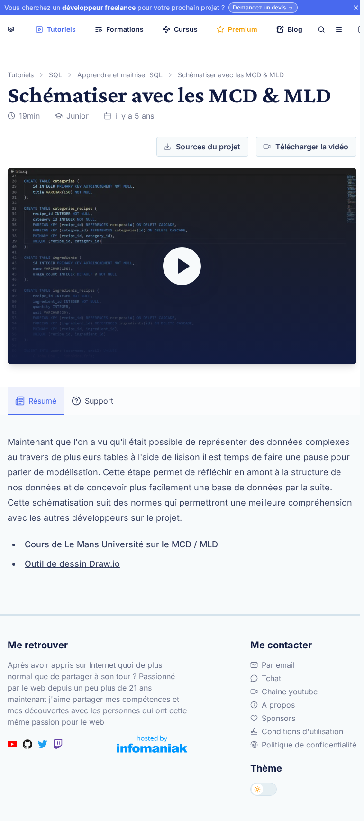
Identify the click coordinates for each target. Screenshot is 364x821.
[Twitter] (42, 744)
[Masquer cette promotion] (356, 7)
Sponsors (278, 718)
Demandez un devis (259, 7)
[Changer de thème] (263, 789)
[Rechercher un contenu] (321, 29)
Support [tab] (99, 401)
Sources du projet (208, 146)
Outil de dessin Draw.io (72, 564)
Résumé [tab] (42, 401)
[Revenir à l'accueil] (11, 29)
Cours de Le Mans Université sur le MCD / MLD (121, 544)
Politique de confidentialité (309, 744)
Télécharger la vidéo (311, 146)
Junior (77, 115)
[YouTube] (12, 744)
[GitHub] (27, 744)
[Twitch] (58, 744)
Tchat (271, 678)
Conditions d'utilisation (302, 731)
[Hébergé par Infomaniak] (152, 744)
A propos (278, 705)
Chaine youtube (290, 691)
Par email (278, 665)
